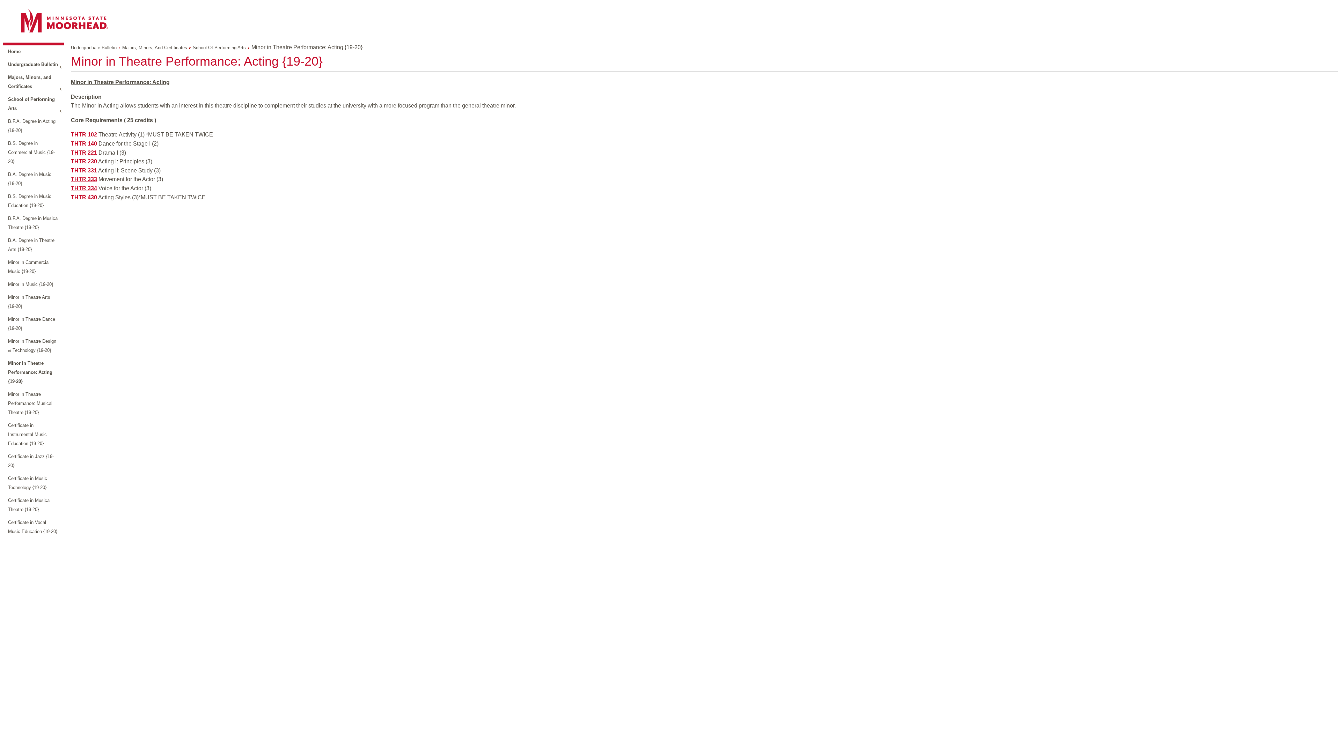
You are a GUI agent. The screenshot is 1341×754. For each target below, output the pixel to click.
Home (14, 51)
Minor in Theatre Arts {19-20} (29, 302)
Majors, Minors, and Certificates (29, 82)
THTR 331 (84, 170)
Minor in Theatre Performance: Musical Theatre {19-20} (30, 403)
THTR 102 (84, 135)
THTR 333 (84, 179)
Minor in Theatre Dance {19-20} (31, 324)
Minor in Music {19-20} (30, 284)
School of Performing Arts (31, 104)
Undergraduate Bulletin (33, 64)
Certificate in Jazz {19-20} (31, 461)
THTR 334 (84, 188)
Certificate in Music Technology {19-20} (27, 483)
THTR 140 (84, 144)
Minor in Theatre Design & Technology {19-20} (32, 346)
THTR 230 (84, 161)
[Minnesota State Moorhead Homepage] (670, 21)
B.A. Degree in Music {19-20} (29, 179)
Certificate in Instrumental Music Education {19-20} (27, 434)
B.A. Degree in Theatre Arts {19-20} (31, 245)
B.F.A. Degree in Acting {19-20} (32, 126)
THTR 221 (84, 153)
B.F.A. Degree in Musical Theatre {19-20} (33, 223)
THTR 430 (84, 197)
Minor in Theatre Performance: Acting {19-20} (30, 372)
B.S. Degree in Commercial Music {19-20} (31, 152)
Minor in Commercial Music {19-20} (29, 267)
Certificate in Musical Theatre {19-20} (29, 505)
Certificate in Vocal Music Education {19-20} (32, 527)
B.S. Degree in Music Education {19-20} (29, 201)
